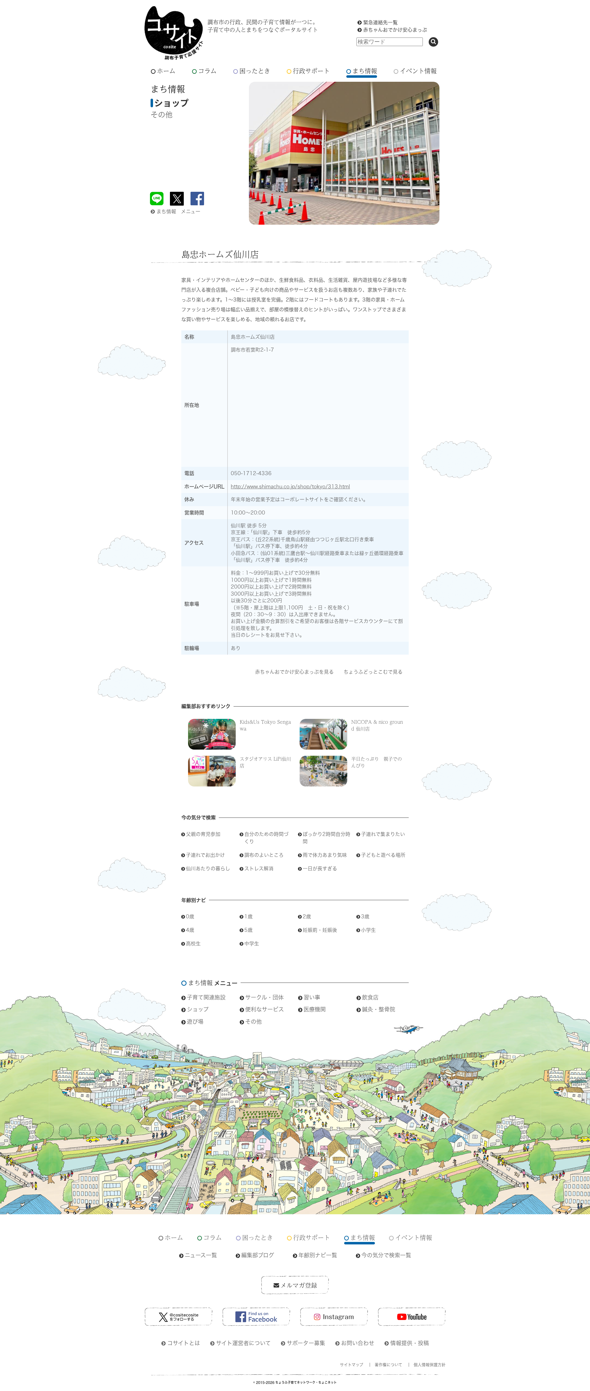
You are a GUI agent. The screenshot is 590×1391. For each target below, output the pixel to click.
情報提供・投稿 (409, 1343)
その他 (162, 114)
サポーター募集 (306, 1343)
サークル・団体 (264, 997)
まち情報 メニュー (178, 211)
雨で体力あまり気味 (325, 855)
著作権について (388, 1365)
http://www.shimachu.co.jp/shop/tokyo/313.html (290, 486)
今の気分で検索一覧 (386, 1255)
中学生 (251, 943)
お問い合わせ (357, 1343)
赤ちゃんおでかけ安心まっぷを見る (294, 671)
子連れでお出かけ (205, 855)
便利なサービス (264, 1009)
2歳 (307, 916)
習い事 (312, 997)
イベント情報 (418, 71)
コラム (207, 71)
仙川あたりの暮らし (208, 868)
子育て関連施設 (206, 997)
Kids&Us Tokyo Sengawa (265, 725)
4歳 (190, 930)
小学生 (368, 930)
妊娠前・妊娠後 (320, 930)
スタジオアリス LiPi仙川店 (265, 762)
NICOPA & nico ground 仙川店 (377, 725)
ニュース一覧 (201, 1255)
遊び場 (195, 1021)
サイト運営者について (243, 1343)
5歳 (248, 930)
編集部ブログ (257, 1255)
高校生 (193, 943)
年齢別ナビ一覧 (317, 1255)
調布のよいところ (264, 855)
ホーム (166, 71)
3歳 (365, 916)
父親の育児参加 (203, 834)
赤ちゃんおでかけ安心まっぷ (395, 29)
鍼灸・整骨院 (378, 1009)
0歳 (190, 916)
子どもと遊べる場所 (383, 855)
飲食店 (370, 997)
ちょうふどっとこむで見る (373, 671)
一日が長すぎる (320, 868)
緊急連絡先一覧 (380, 22)
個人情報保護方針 (430, 1365)
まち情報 (364, 71)
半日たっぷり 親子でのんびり (376, 762)
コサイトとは (183, 1343)
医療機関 (315, 1009)
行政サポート (311, 71)
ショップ (198, 1009)
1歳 (248, 916)
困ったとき (254, 71)
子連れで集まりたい (383, 834)
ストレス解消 (258, 868)
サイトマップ (351, 1365)
